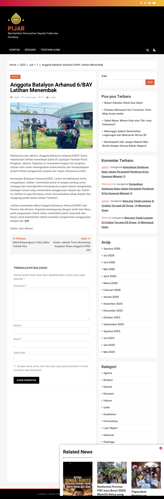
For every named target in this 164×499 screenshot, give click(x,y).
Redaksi (30, 49)
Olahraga (109, 441)
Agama (107, 373)
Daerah (15, 77)
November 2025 (113, 310)
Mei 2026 (109, 269)
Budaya (108, 379)
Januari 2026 (111, 296)
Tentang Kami (50, 49)
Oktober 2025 (111, 317)
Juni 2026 (109, 262)
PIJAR (16, 28)
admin (17, 97)
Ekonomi (108, 393)
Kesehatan (109, 414)
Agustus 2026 (111, 248)
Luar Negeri (110, 428)
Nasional (108, 435)
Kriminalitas (110, 421)
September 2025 (113, 324)
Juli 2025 (108, 338)
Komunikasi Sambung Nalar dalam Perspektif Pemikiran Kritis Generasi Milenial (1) (125, 172)
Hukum (107, 400)
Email (18, 339)
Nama (18, 325)
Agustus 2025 (111, 331)
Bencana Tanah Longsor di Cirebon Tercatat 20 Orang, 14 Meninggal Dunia (128, 206)
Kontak (14, 49)
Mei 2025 (109, 351)
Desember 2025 (113, 303)
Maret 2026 (110, 283)
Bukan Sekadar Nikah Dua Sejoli (123, 102)
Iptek (106, 407)
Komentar (20, 286)
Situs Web (19, 353)
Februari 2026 (112, 290)
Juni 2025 (109, 344)
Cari (104, 76)
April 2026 (109, 276)
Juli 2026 (108, 255)
